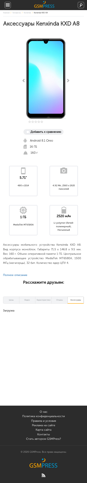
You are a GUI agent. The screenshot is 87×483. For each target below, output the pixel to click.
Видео (27, 300)
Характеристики (43, 300)
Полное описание (15, 275)
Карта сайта (43, 429)
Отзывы (59, 300)
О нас (44, 412)
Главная (6, 13)
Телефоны (16, 13)
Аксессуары (75, 300)
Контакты (43, 434)
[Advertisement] (43, 362)
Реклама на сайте (43, 425)
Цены (11, 300)
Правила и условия (43, 421)
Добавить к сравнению (46, 132)
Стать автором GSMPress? (43, 439)
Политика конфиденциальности (43, 416)
